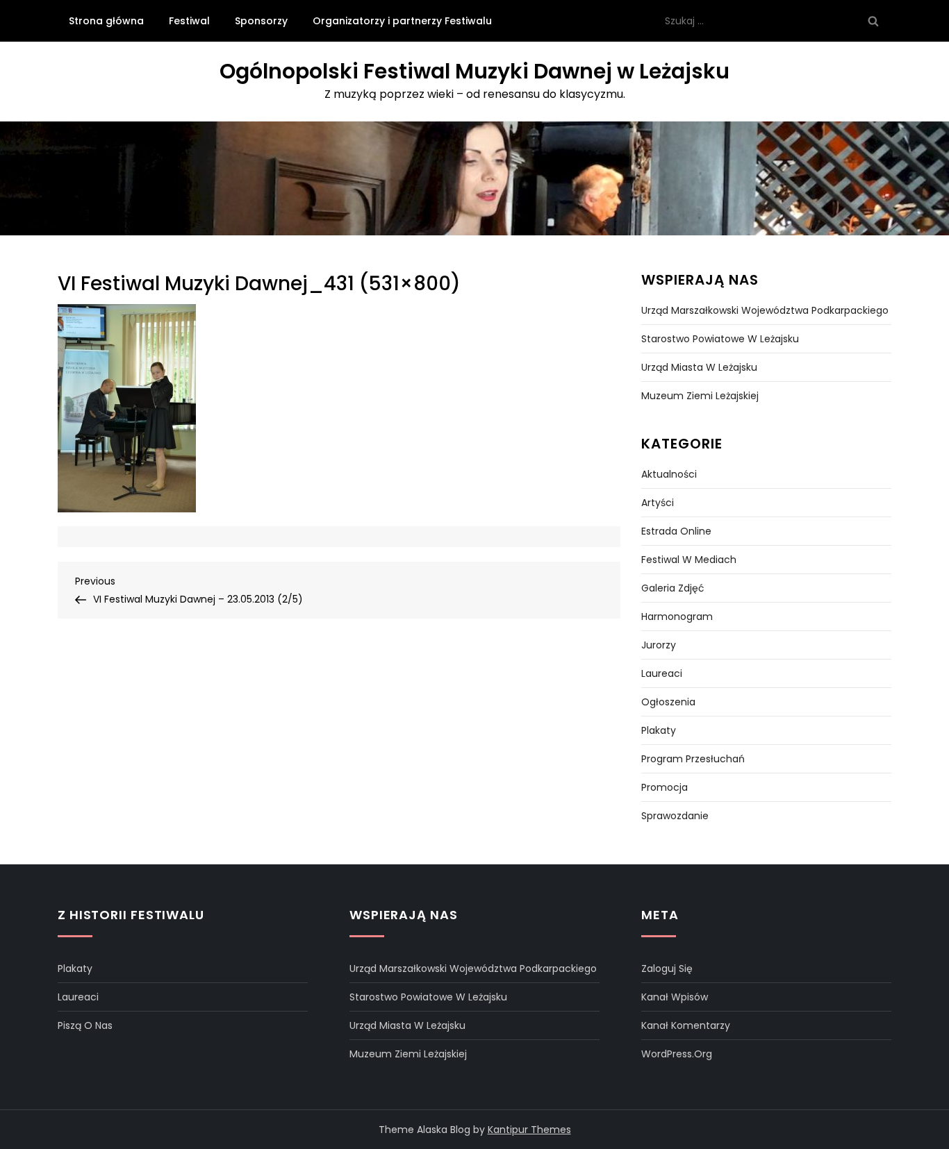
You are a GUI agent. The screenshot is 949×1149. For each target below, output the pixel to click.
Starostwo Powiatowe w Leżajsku (720, 339)
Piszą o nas (85, 1025)
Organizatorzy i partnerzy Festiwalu (402, 21)
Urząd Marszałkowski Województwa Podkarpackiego (765, 310)
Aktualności (669, 474)
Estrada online (676, 531)
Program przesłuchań (693, 759)
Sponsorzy (261, 21)
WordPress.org (676, 1054)
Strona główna (106, 21)
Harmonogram (677, 616)
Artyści (657, 503)
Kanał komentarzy (685, 1025)
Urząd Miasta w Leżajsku (699, 367)
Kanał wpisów (674, 997)
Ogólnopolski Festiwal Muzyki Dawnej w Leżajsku (474, 71)
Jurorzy (658, 645)
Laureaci (661, 673)
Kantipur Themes (529, 1130)
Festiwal (189, 21)
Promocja (664, 787)
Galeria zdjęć (672, 588)
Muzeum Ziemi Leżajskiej (700, 396)
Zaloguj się (667, 968)
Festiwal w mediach (688, 560)
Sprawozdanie (675, 816)
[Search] (873, 21)
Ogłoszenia (668, 702)
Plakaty (658, 730)
